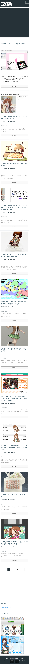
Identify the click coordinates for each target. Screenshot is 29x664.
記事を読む (14, 86)
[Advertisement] (14, 22)
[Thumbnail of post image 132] (14, 289)
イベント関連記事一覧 (6, 607)
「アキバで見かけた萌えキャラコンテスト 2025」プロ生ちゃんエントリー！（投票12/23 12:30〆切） (14, 207)
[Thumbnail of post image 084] (14, 529)
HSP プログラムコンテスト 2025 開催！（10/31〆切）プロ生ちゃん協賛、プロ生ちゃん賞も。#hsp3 (14, 398)
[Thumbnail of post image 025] (14, 432)
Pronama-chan (11, 46)
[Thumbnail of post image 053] (14, 151)
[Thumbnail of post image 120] (14, 336)
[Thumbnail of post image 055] (14, 103)
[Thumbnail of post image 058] (14, 242)
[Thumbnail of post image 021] (14, 383)
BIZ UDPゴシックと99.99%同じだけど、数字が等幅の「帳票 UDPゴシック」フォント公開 (14, 447)
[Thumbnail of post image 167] (14, 195)
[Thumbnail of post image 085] (15, 61)
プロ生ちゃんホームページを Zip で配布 (13, 44)
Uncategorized (12, 452)
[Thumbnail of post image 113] (14, 482)
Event (10, 306)
